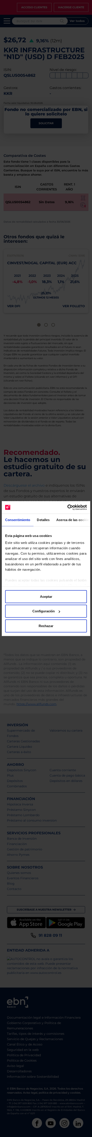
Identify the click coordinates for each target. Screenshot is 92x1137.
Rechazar (46, 626)
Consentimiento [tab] (17, 520)
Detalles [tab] (43, 520)
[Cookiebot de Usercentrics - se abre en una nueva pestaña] (67, 507)
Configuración (43, 611)
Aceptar (46, 596)
